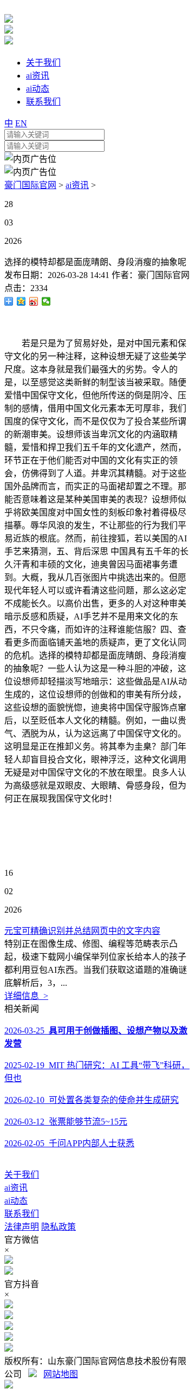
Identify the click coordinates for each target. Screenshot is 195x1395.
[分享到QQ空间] (21, 301)
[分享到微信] (46, 301)
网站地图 (60, 1374)
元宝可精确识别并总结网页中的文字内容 (82, 930)
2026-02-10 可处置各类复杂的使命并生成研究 (91, 1100)
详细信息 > (26, 995)
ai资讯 (77, 185)
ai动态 (16, 1200)
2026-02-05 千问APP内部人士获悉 (69, 1143)
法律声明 (21, 1226)
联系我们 (21, 1213)
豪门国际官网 (30, 185)
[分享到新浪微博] (33, 301)
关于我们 (21, 1174)
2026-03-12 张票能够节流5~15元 (65, 1121)
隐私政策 (58, 1226)
